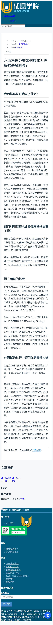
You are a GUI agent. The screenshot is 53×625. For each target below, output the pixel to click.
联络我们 (10, 579)
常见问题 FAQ (12, 572)
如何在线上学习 (13, 569)
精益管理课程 (12, 549)
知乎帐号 (36, 450)
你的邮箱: (5, 593)
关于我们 (10, 522)
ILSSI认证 (18, 47)
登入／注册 (9, 15)
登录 (22, 499)
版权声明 (10, 582)
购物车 (13, 20)
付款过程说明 (12, 566)
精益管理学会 (24, 44)
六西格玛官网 (12, 563)
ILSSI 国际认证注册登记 (17, 575)
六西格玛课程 (12, 552)
